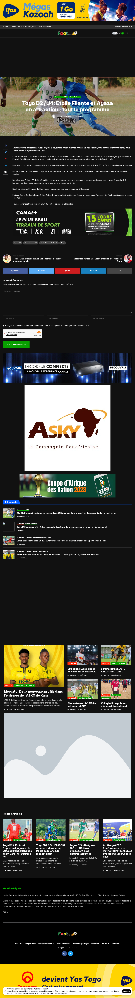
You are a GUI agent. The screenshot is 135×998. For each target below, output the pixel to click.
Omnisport (116, 695)
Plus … (5, 912)
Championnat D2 (61, 97)
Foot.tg (59, 116)
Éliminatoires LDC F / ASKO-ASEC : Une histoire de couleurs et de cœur (114, 670)
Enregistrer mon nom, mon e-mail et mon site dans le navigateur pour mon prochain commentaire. (47, 326)
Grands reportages (81, 944)
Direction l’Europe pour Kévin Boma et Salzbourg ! (82, 670)
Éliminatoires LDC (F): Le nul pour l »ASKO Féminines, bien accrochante (82, 705)
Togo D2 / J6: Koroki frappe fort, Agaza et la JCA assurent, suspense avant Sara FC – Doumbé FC (17, 851)
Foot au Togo (75, 97)
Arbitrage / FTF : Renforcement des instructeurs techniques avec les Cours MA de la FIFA (117, 851)
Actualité (8, 686)
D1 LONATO (30, 686)
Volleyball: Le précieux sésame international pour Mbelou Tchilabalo (115, 705)
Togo (62, 243)
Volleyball (106, 698)
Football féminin (118, 663)
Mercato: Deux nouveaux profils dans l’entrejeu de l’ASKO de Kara (33, 693)
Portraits (105, 944)
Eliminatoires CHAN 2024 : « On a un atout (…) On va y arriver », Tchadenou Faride (58, 554)
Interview (95, 944)
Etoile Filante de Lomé (49, 243)
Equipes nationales (46, 944)
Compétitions (30, 944)
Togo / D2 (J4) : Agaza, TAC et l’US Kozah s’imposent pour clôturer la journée (82, 849)
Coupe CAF (19, 686)
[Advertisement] (67, 57)
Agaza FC (17, 243)
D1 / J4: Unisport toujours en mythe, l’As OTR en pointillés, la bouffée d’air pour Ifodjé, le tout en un (66, 513)
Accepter (126, 991)
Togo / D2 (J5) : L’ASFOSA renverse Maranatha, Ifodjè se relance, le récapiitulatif (51, 849)
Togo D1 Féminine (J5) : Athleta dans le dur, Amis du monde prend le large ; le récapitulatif (62, 527)
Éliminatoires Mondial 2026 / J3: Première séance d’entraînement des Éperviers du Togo (62, 541)
